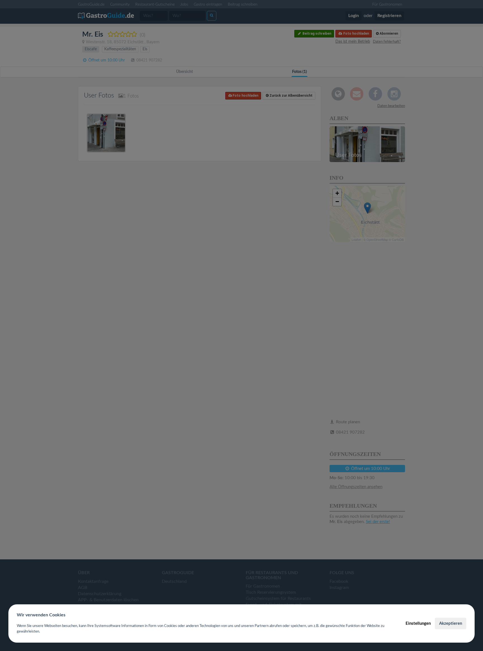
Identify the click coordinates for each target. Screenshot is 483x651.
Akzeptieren (450, 623)
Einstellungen (418, 623)
